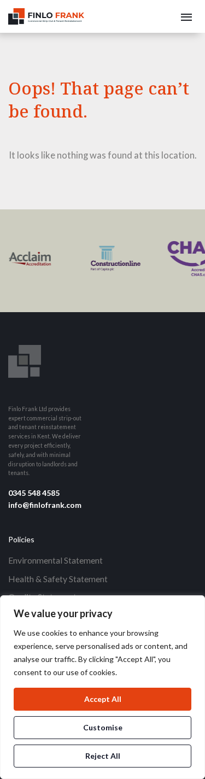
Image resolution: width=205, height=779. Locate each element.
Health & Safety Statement (58, 578)
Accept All (102, 699)
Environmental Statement (55, 560)
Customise (102, 727)
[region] (102, 687)
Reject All (102, 755)
